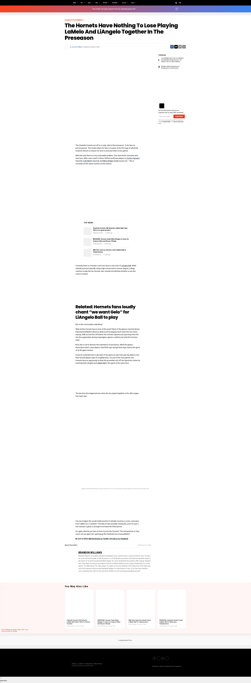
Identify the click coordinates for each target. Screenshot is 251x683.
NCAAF (105, 3)
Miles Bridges (108, 161)
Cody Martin (87, 161)
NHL (97, 3)
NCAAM (114, 3)
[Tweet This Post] (176, 47)
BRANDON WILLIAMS (90, 552)
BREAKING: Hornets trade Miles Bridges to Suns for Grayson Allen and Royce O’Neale (111, 240)
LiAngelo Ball (126, 266)
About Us (74, 663)
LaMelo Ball (101, 363)
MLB (89, 3)
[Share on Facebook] (172, 47)
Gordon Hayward (132, 158)
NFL (82, 3)
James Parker (70, 626)
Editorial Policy (98, 663)
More (133, 3)
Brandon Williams (77, 47)
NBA (74, 3)
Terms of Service (178, 121)
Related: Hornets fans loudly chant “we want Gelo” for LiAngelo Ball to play (105, 312)
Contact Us (81, 663)
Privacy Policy (166, 121)
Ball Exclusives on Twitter (98, 539)
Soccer (124, 3)
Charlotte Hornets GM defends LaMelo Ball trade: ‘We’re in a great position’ (110, 229)
